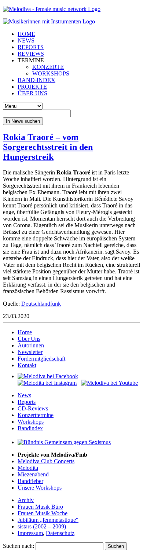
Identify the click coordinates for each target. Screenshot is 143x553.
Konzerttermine (36, 415)
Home (25, 332)
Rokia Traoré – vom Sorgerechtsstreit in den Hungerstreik (48, 147)
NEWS (26, 40)
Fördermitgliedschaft (41, 358)
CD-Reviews (33, 408)
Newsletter (30, 352)
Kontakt (27, 365)
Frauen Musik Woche (42, 513)
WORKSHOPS (50, 73)
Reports (27, 402)
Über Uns (29, 339)
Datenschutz (60, 533)
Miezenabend (33, 474)
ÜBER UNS (32, 93)
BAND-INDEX (36, 80)
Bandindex (30, 428)
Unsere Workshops (40, 487)
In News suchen (23, 121)
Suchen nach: (18, 546)
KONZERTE (48, 67)
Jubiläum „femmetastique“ (48, 520)
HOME (26, 34)
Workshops (31, 422)
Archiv (26, 500)
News (24, 395)
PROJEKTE (32, 87)
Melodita (28, 468)
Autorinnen (31, 345)
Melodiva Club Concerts (46, 461)
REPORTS (31, 47)
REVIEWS (31, 54)
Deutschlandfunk (41, 304)
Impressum (30, 533)
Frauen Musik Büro (40, 507)
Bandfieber (30, 481)
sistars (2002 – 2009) (42, 526)
